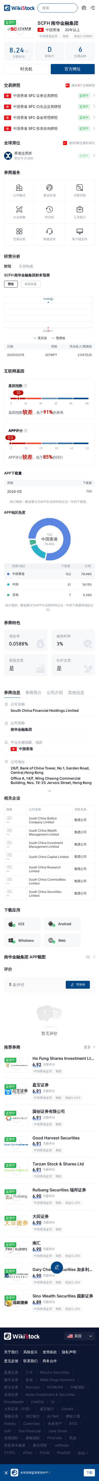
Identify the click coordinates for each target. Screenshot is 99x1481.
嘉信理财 (40, 1445)
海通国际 (11, 1438)
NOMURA (55, 1387)
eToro (27, 1452)
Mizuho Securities (54, 1372)
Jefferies (61, 1445)
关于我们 (11, 1352)
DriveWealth (14, 1402)
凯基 (72, 1438)
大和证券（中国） (18, 1409)
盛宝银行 (47, 1409)
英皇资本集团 (14, 1445)
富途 (29, 1379)
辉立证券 (11, 1387)
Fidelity (10, 1423)
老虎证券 (11, 1394)
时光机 (26, 68)
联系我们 (30, 1361)
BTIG (73, 1423)
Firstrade (54, 1438)
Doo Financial (30, 1431)
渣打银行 (33, 1416)
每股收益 (31, 284)
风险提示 (30, 1352)
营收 (11, 284)
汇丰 (29, 1372)
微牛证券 (11, 1379)
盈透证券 (11, 1372)
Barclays (33, 1387)
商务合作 (50, 1361)
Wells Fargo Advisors (57, 1379)
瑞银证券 (11, 1416)
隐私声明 (69, 1352)
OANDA (37, 1402)
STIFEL (10, 1452)
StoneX (67, 1409)
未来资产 (55, 1423)
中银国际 (77, 1387)
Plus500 (64, 1452)
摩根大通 (73, 1416)
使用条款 (50, 1352)
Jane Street (57, 1431)
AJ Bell (52, 1416)
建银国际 (33, 1438)
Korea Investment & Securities (50, 1394)
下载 (89, 1472)
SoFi (7, 1431)
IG (53, 1402)
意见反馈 (11, 1361)
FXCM (45, 1452)
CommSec (31, 1423)
